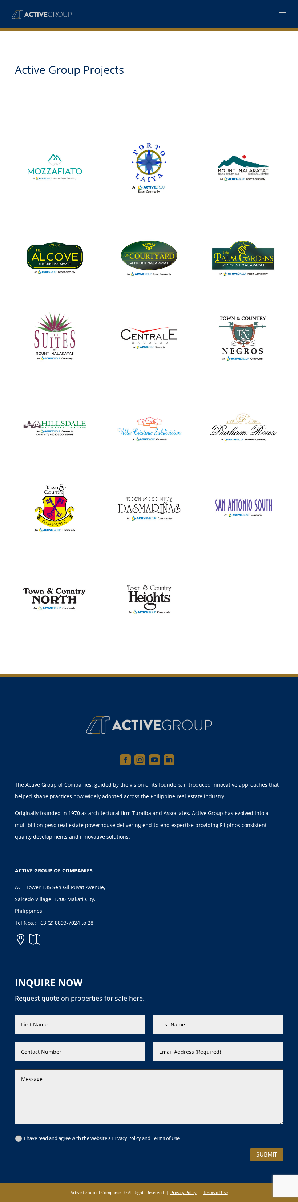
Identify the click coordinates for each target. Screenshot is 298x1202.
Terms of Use (215, 1192)
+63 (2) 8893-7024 (58, 922)
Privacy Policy (183, 1192)
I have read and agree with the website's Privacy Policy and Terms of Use (102, 1138)
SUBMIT (266, 1154)
